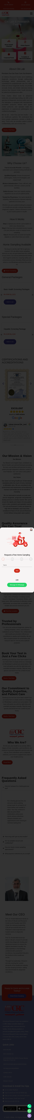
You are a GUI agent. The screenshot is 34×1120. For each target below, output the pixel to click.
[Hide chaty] (29, 1116)
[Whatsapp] (29, 1111)
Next (17, 570)
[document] (17, 560)
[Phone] (29, 1106)
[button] (31, 530)
